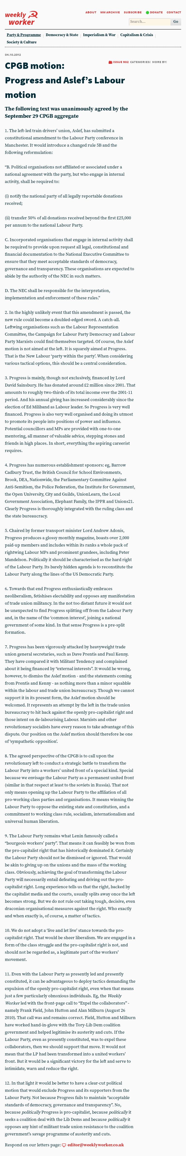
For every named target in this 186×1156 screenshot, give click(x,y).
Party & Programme (24, 35)
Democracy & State (62, 35)
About (90, 12)
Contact (174, 12)
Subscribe (133, 12)
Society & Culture (22, 42)
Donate (156, 12)
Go (175, 21)
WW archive (110, 12)
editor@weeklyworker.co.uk (96, 1145)
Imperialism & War (99, 35)
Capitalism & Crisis (136, 35)
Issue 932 (121, 61)
